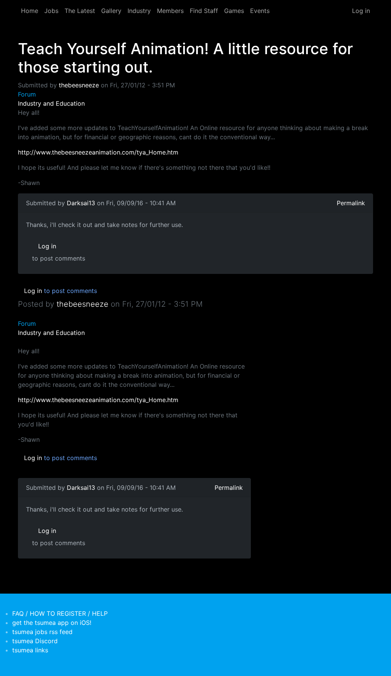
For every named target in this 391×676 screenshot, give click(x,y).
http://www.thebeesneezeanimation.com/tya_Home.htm (98, 152)
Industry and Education (51, 103)
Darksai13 (81, 203)
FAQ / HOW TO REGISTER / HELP (60, 613)
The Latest (80, 10)
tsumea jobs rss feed (42, 632)
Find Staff (204, 10)
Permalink (351, 203)
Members (170, 10)
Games (234, 10)
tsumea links (30, 650)
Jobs (51, 10)
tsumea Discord (35, 641)
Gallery (111, 10)
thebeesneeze (79, 85)
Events (260, 10)
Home (29, 10)
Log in (361, 10)
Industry (139, 10)
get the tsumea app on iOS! (51, 622)
